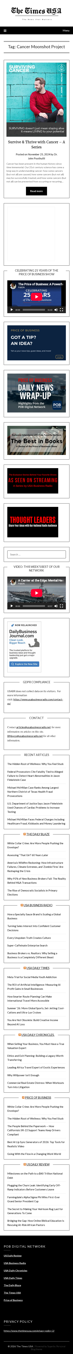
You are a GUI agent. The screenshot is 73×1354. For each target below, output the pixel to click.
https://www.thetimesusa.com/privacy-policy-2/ (29, 1330)
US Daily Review (38, 1164)
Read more (36, 191)
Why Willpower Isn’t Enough (23, 1075)
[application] (36, 296)
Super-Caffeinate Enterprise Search (27, 945)
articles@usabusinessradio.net (33, 727)
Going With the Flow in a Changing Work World (34, 1153)
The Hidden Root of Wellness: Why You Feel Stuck (35, 763)
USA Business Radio (38, 905)
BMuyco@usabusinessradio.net (25, 735)
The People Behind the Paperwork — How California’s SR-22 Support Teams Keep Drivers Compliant (33, 1130)
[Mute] (56, 309)
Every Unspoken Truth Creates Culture (29, 937)
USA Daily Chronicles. (37, 1035)
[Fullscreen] (61, 309)
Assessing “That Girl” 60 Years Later (27, 855)
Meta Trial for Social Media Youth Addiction (32, 977)
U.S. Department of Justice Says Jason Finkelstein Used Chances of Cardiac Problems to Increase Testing (35, 807)
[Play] (11, 309)
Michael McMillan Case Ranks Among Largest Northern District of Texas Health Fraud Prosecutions (33, 791)
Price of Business (38, 1097)
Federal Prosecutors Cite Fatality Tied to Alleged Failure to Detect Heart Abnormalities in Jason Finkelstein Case (35, 775)
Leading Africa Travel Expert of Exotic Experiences (36, 1067)
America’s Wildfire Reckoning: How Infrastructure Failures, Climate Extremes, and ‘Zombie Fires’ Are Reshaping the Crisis (35, 866)
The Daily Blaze (38, 834)
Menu (66, 30)
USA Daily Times (37, 968)
